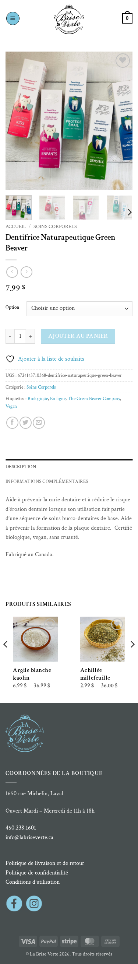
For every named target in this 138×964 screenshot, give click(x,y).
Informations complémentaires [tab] (47, 481)
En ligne (58, 399)
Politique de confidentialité (37, 873)
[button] (13, 18)
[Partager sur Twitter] (26, 423)
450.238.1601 (21, 828)
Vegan (11, 406)
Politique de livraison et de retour (45, 863)
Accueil (16, 226)
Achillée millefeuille (95, 674)
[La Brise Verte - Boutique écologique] (69, 19)
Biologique (38, 399)
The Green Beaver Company (94, 399)
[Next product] (12, 272)
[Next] (120, 120)
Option (12, 307)
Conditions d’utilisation (33, 882)
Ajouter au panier (78, 336)
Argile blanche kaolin (32, 674)
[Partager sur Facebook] (12, 423)
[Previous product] (26, 272)
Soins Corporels (55, 226)
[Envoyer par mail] (39, 423)
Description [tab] (21, 467)
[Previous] (17, 120)
